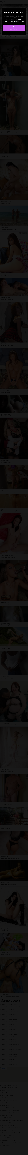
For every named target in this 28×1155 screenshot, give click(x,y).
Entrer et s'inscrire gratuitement (14, 28)
